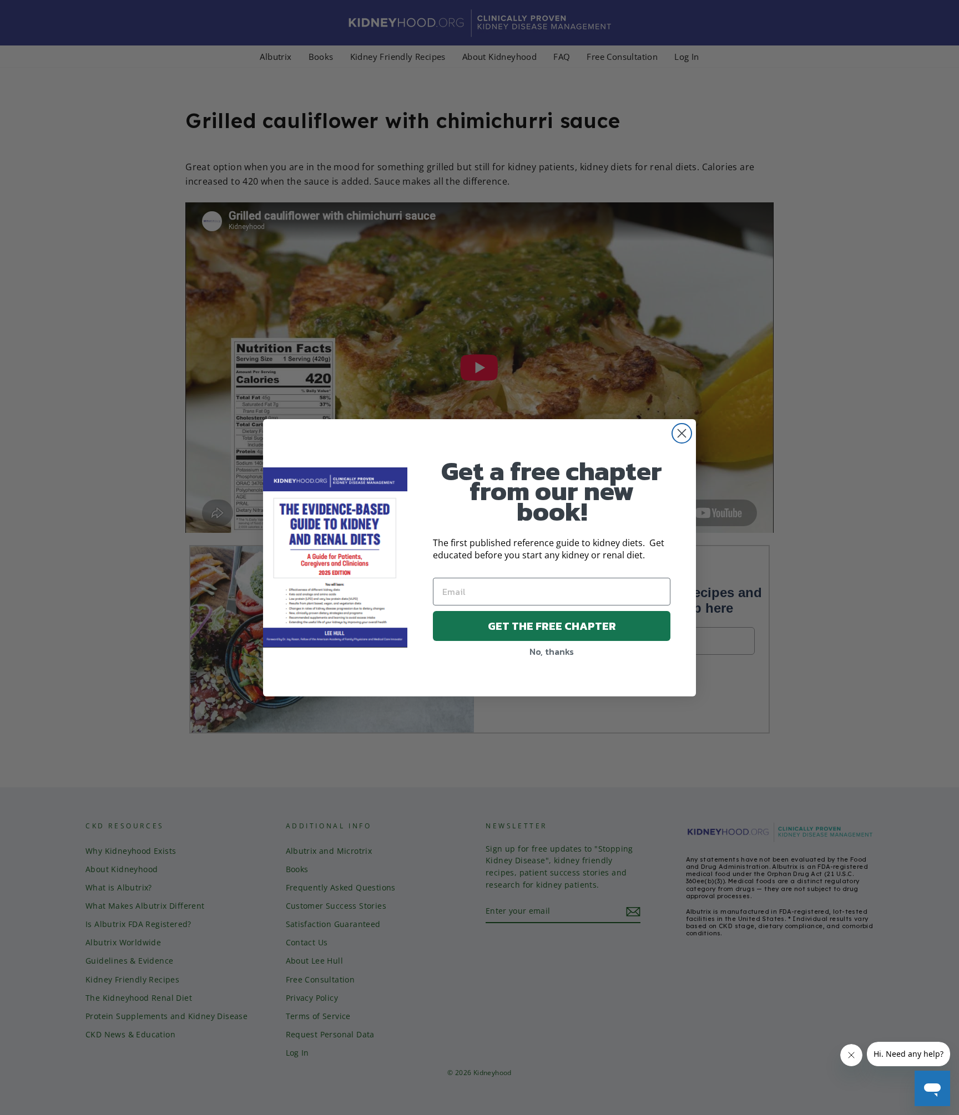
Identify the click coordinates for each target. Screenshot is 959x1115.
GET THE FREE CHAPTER (552, 626)
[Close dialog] (682, 433)
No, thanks (551, 651)
